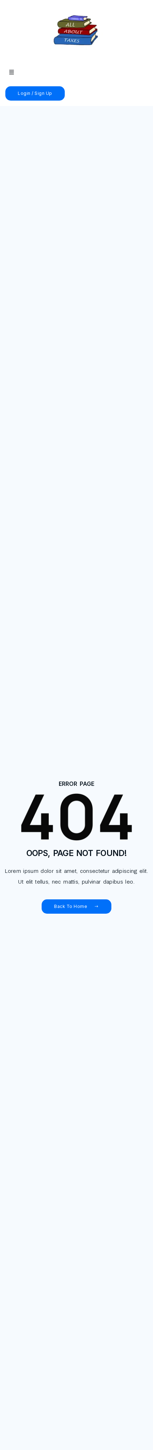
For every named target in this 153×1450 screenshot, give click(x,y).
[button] (11, 73)
